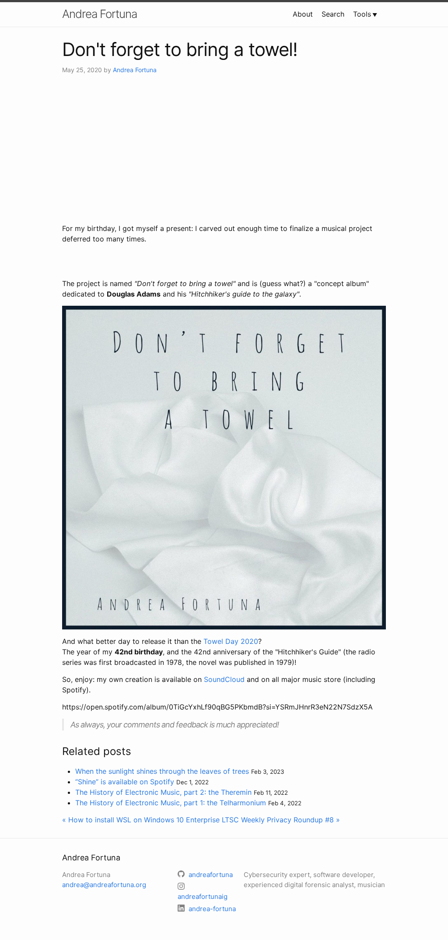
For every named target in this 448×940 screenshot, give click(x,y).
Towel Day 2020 (230, 641)
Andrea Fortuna (99, 14)
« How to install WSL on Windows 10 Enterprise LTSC (150, 819)
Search (333, 14)
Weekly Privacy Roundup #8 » (290, 819)
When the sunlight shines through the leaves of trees (162, 771)
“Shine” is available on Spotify (124, 781)
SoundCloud (224, 679)
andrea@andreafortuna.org (104, 885)
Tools (362, 14)
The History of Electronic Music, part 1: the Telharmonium (170, 802)
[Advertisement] (224, 148)
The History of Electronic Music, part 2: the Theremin (163, 792)
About (303, 14)
